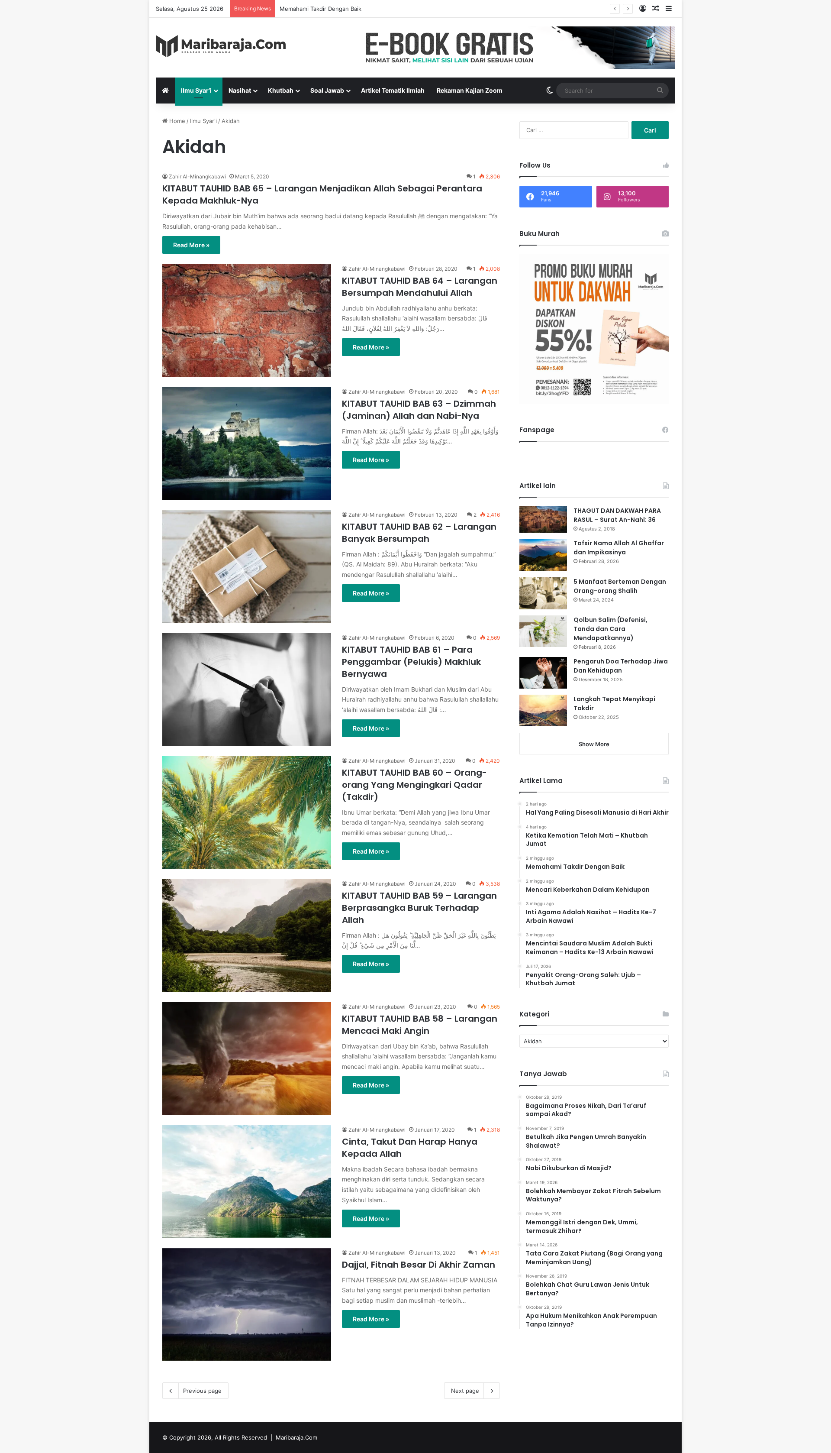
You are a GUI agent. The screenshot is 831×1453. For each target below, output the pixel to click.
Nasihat (240, 90)
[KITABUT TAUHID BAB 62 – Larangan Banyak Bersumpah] (246, 566)
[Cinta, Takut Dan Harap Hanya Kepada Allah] (246, 1181)
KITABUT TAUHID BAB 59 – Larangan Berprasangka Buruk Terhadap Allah (419, 908)
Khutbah (280, 90)
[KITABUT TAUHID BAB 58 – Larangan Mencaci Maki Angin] (246, 1058)
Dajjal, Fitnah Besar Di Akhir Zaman (418, 1265)
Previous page (202, 1390)
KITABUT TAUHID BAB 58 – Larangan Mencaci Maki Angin (419, 1025)
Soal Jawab (327, 90)
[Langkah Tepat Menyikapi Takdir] (543, 710)
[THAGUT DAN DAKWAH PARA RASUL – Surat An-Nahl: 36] (543, 519)
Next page (465, 1390)
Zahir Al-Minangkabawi (197, 176)
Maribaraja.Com (296, 1437)
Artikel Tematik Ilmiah (393, 90)
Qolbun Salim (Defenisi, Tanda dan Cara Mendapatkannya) (610, 628)
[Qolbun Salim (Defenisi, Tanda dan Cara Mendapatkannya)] (543, 631)
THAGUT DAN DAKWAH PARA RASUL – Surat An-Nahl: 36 (617, 515)
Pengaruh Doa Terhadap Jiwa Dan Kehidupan (620, 666)
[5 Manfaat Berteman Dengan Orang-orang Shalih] (543, 593)
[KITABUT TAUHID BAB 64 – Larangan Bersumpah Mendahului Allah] (246, 320)
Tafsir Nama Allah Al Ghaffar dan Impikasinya (618, 548)
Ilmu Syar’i (196, 90)
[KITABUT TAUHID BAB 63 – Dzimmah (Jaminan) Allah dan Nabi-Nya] (246, 443)
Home (176, 120)
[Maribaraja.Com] (221, 46)
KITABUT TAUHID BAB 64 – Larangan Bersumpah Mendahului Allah (419, 287)
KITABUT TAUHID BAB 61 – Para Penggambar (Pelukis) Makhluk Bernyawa (411, 662)
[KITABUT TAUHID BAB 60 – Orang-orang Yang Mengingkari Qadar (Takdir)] (246, 812)
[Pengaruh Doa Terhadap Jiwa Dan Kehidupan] (543, 673)
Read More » (191, 245)
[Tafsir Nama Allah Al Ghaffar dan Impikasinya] (543, 555)
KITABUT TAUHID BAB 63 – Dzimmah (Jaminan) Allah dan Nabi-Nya (419, 410)
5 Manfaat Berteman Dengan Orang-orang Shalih (619, 586)
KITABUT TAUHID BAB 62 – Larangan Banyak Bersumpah (419, 533)
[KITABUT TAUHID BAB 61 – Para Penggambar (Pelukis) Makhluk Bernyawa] (246, 689)
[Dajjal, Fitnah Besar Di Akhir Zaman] (246, 1304)
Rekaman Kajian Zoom (469, 90)
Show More (594, 744)
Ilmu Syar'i (203, 120)
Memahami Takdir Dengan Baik (320, 8)
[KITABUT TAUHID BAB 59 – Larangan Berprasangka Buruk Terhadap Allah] (246, 935)
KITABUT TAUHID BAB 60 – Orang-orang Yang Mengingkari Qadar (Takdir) (414, 785)
